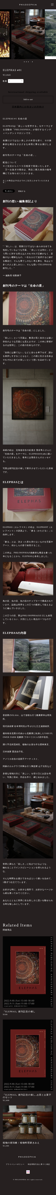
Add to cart (28, 99)
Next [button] (51, 34)
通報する (22, 191)
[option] (28, 34)
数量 (5, 81)
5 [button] (32, 61)
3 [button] (28, 61)
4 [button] (30, 61)
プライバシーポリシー (15, 1164)
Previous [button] (4, 34)
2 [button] (26, 61)
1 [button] (24, 61)
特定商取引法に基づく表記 (39, 1164)
